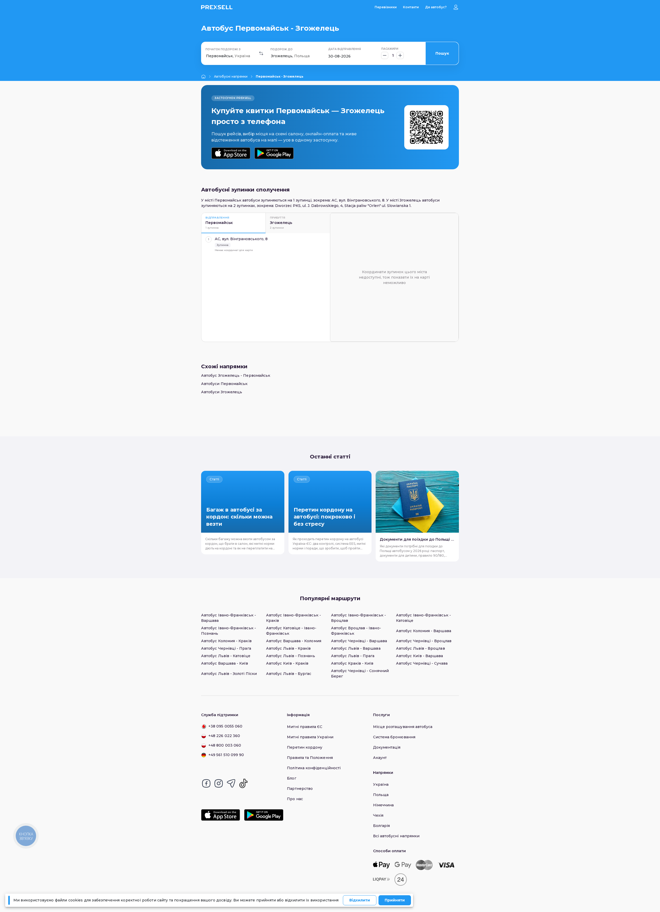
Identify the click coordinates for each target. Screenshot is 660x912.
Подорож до (281, 49)
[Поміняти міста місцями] (261, 53)
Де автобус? (436, 7)
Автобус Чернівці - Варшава (359, 641)
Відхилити (359, 900)
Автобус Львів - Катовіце (225, 656)
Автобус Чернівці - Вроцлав (423, 641)
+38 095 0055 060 (225, 726)
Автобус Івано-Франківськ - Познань (228, 631)
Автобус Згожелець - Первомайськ (235, 375)
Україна (381, 784)
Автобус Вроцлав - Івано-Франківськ (356, 631)
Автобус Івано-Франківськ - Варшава (228, 618)
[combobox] (206, 56)
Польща (381, 794)
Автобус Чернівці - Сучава (422, 663)
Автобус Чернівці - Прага (226, 648)
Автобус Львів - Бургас (288, 673)
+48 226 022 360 (224, 735)
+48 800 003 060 (224, 745)
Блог (291, 778)
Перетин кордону (304, 747)
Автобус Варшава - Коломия (293, 641)
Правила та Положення (310, 757)
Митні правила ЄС (304, 726)
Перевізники (386, 7)
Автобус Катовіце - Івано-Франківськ (291, 631)
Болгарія (381, 825)
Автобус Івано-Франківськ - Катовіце (423, 618)
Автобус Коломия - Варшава (423, 631)
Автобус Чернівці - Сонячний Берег (360, 673)
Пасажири (389, 49)
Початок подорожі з (223, 49)
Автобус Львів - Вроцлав (420, 648)
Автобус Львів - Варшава (356, 648)
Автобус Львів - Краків (288, 648)
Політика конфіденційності (314, 768)
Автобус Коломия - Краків (226, 641)
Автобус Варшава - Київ (224, 663)
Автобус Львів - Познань (290, 656)
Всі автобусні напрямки (396, 836)
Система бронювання (394, 737)
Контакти (411, 7)
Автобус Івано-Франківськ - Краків (293, 618)
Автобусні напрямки (231, 76)
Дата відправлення (344, 49)
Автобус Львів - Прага (352, 656)
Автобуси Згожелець (221, 392)
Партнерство (300, 788)
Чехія (378, 815)
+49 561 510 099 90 (226, 754)
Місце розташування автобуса (403, 726)
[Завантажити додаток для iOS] (230, 153)
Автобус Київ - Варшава (419, 656)
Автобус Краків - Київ (352, 663)
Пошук (442, 53)
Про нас (295, 799)
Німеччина (383, 805)
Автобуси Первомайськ (224, 383)
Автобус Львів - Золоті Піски (229, 673)
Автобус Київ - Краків (287, 663)
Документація (387, 747)
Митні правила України (310, 737)
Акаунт (380, 757)
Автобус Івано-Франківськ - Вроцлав (358, 618)
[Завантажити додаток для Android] (273, 153)
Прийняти (395, 900)
